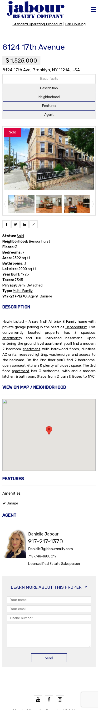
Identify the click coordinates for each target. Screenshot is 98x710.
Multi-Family (23, 291)
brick (57, 321)
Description (49, 88)
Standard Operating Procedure (38, 24)
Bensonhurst (76, 327)
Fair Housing (75, 24)
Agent (49, 115)
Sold (20, 236)
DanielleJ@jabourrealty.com (50, 549)
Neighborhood (49, 97)
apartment (11, 338)
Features (49, 106)
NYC (91, 376)
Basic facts (49, 79)
